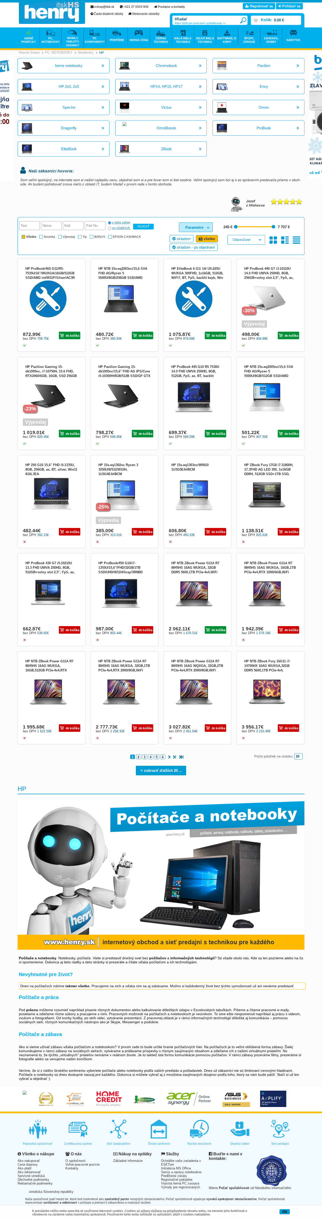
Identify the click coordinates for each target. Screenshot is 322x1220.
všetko (209, 239)
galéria (273, 240)
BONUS (99, 237)
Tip (85, 237)
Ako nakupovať (29, 1161)
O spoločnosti (75, 1161)
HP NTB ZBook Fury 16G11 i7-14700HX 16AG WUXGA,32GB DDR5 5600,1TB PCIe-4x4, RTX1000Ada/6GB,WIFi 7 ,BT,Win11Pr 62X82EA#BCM (267, 670)
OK (284, 1212)
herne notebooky (69, 65)
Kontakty (71, 1168)
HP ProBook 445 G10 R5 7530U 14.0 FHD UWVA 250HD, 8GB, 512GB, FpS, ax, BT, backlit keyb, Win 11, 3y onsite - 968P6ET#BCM (195, 376)
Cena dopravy (28, 1164)
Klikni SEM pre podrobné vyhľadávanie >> (200, 23)
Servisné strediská (31, 1176)
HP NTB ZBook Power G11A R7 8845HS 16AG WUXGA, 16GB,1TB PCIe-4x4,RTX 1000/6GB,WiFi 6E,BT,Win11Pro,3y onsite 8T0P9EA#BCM (270, 572)
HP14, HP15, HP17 (166, 86)
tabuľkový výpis (296, 240)
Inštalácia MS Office (176, 1168)
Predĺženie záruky (174, 1176)
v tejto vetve (121, 222)
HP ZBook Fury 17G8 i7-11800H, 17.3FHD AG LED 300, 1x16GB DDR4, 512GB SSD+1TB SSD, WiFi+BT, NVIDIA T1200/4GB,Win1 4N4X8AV (268, 474)
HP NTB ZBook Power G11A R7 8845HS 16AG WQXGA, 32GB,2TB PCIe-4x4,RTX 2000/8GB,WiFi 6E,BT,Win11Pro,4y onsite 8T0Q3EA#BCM (197, 670)
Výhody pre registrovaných (180, 1187)
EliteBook (69, 149)
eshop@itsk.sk (104, 7)
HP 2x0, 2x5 (69, 86)
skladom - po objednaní (195, 247)
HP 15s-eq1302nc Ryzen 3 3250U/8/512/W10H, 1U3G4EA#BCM (118, 469)
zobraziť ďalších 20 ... (162, 770)
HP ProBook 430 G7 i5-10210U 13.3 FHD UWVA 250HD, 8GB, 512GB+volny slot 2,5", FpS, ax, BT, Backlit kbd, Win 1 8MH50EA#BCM (50, 572)
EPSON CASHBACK (127, 237)
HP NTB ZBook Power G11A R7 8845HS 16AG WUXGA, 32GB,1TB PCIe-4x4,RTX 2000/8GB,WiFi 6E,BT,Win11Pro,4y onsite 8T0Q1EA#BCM (124, 670)
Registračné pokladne (176, 1179)
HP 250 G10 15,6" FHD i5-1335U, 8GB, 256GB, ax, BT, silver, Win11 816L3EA (51, 469)
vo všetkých (121, 228)
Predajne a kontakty (171, 7)
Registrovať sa (261, 6)
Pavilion (263, 65)
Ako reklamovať (29, 1172)
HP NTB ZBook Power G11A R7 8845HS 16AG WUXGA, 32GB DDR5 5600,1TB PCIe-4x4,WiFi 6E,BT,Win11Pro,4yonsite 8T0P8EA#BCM (195, 572)
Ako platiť (25, 1168)
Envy (264, 86)
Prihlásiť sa (290, 6)
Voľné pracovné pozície (82, 1164)
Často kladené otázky (108, 14)
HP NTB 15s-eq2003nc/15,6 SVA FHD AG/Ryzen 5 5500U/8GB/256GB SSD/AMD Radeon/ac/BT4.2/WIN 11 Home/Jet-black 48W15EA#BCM (122, 278)
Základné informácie (128, 1161)
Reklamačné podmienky (35, 1183)
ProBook (264, 128)
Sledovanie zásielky (145, 14)
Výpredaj (69, 237)
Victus (166, 107)
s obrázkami (285, 240)
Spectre (68, 107)
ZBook (166, 149)
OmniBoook (166, 128)
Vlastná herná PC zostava (180, 1183)
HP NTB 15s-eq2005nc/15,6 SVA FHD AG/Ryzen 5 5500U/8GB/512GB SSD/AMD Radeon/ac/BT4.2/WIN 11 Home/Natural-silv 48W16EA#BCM (270, 376)
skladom (183, 239)
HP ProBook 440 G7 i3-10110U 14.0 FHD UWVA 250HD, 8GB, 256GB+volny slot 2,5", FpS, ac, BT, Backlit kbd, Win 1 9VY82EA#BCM (269, 278)
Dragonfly (69, 128)
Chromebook (166, 65)
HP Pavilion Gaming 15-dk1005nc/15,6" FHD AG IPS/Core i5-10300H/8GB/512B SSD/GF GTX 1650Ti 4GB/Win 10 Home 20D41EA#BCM (124, 376)
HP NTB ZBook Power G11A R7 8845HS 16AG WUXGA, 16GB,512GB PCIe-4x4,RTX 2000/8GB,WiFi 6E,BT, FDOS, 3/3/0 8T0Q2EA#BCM (49, 670)
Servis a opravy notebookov (181, 1172)
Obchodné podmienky (33, 1179)
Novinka (49, 237)
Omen (264, 107)
